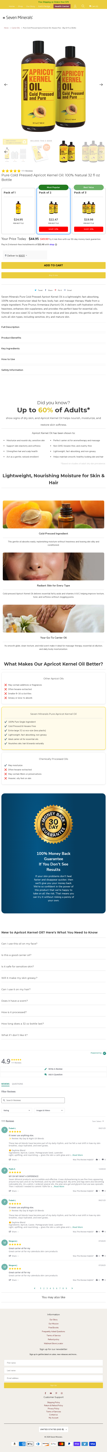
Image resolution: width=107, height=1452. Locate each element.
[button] (14, 1159)
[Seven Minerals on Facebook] (45, 1393)
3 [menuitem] (47, 1288)
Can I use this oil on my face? (19, 943)
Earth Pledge (44, 6)
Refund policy (53, 1339)
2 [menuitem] (43, 1288)
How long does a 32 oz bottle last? (22, 1023)
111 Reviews (27, 170)
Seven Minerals (56, 1437)
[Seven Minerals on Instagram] (62, 1393)
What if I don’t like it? (14, 1035)
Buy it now (53, 275)
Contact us (53, 1415)
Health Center (62, 6)
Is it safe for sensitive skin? (17, 966)
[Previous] (6, 85)
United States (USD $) (52, 1429)
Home (12, 6)
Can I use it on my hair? (16, 989)
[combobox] (16, 1110)
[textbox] (105, 1122)
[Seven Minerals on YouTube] (51, 1393)
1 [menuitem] (40, 1288)
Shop (20, 6)
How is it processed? (14, 1012)
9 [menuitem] (66, 1288)
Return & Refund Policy (53, 1405)
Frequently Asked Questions (53, 1331)
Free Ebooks (53, 1327)
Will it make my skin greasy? (19, 977)
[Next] (101, 85)
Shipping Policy (53, 1402)
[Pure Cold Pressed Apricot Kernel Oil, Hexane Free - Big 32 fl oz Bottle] (53, 84)
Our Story (30, 6)
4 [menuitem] (50, 1288)
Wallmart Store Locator (53, 1343)
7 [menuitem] (59, 1288)
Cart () (94, 6)
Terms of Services (53, 1411)
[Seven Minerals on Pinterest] (56, 1393)
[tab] (53, 1069)
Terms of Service (53, 1335)
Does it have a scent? (14, 1000)
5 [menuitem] (53, 1288)
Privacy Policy (53, 1408)
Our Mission (54, 1324)
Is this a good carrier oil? (16, 955)
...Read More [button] (77, 1155)
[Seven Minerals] (53, 18)
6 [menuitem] (56, 1288)
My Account (53, 1418)
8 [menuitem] (63, 1288)
